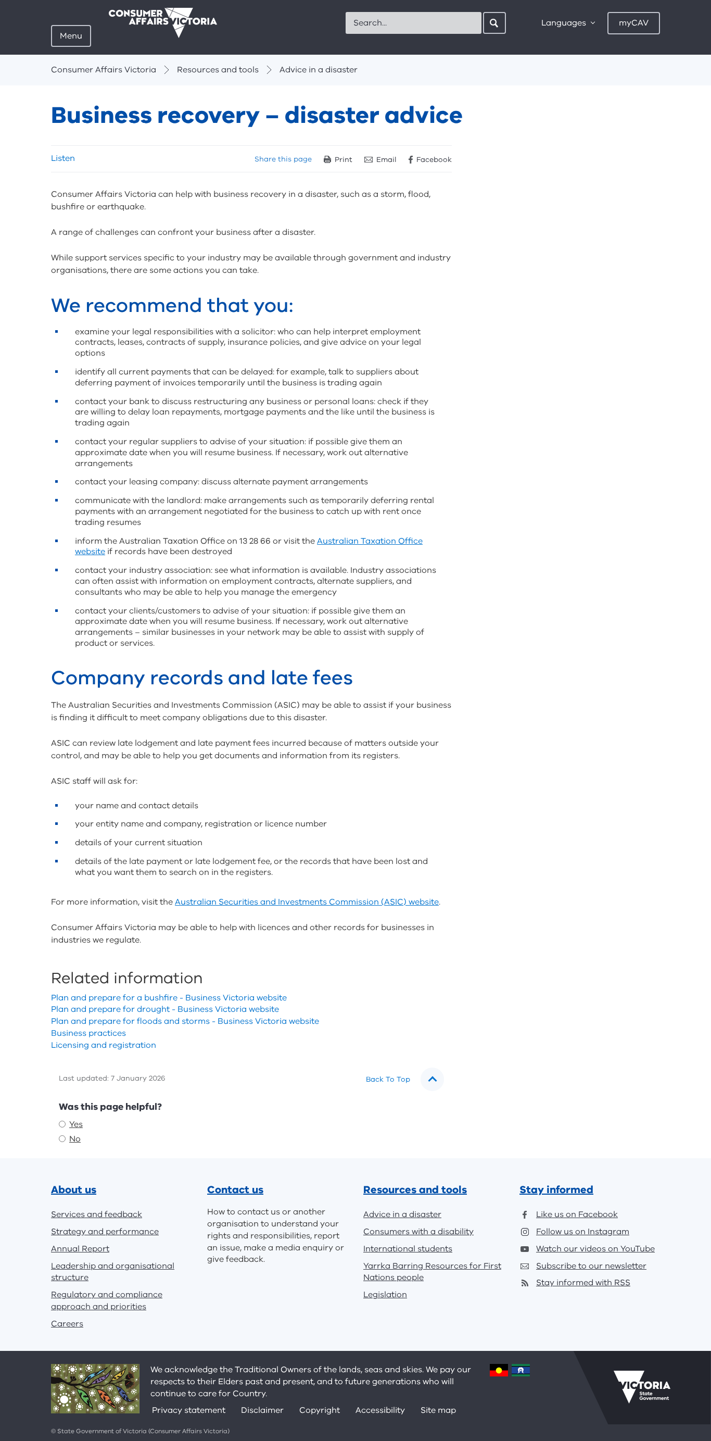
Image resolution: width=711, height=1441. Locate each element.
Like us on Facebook (577, 1214)
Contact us (235, 1190)
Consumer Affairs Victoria (103, 70)
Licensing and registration (103, 1045)
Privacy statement (188, 1410)
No (75, 1139)
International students (407, 1249)
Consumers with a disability (418, 1231)
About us (73, 1190)
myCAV (634, 23)
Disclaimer (262, 1410)
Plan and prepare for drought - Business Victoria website (165, 1009)
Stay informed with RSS (583, 1282)
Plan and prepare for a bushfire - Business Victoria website (169, 998)
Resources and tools (218, 70)
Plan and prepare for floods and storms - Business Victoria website (185, 1021)
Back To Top (388, 1079)
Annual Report (80, 1249)
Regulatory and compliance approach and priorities (106, 1300)
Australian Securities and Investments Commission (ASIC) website (307, 902)
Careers (67, 1324)
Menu (71, 36)
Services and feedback (96, 1214)
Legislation (385, 1294)
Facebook (434, 160)
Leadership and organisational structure (112, 1272)
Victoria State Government (642, 1387)
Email (386, 160)
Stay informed (556, 1190)
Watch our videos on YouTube (595, 1249)
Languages (563, 23)
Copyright (319, 1410)
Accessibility (380, 1410)
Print (343, 160)
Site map (438, 1410)
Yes (76, 1124)
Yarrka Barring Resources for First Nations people (432, 1272)
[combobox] (413, 23)
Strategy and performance (105, 1231)
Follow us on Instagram (582, 1231)
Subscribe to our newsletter (591, 1266)
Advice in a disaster (319, 70)
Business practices (88, 1033)
